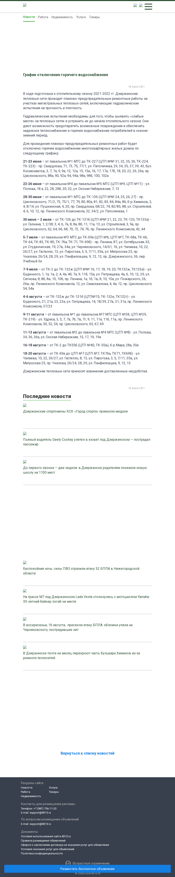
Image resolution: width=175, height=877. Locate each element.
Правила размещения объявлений (43, 840)
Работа (43, 17)
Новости (29, 17)
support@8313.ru (40, 812)
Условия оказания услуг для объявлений (47, 849)
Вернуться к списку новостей (87, 753)
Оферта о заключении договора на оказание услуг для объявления (65, 844)
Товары (94, 17)
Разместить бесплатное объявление (87, 869)
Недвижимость (62, 17)
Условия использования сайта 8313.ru (46, 836)
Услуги (81, 17)
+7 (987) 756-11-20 (45, 808)
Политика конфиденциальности (42, 853)
